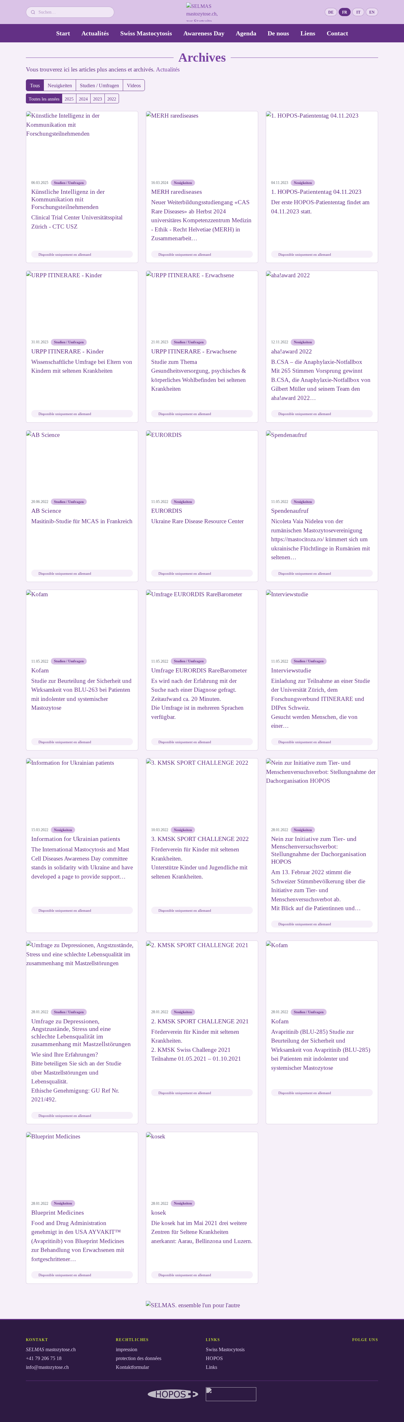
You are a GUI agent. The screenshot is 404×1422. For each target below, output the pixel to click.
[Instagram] (350, 1352)
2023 (97, 99)
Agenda (246, 33)
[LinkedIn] (362, 1352)
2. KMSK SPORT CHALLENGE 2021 (200, 1021)
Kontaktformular (132, 1367)
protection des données (138, 1358)
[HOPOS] (173, 1394)
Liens (307, 33)
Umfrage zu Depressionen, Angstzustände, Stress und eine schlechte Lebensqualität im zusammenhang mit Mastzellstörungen (81, 1032)
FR (346, 13)
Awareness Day (203, 33)
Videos (134, 85)
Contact (337, 33)
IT (360, 13)
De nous (278, 33)
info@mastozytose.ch (47, 1367)
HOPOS (214, 1358)
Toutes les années (44, 99)
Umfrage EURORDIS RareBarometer (199, 670)
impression (126, 1349)
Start (63, 33)
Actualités (95, 33)
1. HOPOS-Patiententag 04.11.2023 (316, 191)
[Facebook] (339, 1352)
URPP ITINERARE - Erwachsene (194, 351)
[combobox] (74, 12)
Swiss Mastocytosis (146, 33)
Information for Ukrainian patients (75, 838)
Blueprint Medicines (57, 1212)
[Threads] (373, 1352)
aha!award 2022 (291, 351)
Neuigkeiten (60, 85)
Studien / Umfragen (99, 85)
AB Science (46, 510)
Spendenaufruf (290, 510)
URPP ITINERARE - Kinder (67, 351)
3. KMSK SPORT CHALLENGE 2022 (200, 838)
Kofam (40, 670)
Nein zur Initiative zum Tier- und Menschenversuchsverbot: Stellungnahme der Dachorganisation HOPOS (318, 850)
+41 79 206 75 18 (44, 1358)
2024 (83, 99)
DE (332, 13)
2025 (69, 99)
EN (373, 13)
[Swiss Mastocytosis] (231, 1394)
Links (211, 1367)
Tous (35, 85)
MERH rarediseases (176, 191)
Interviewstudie (291, 670)
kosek (158, 1212)
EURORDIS (166, 510)
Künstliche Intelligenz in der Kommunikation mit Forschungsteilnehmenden (68, 199)
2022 (111, 99)
